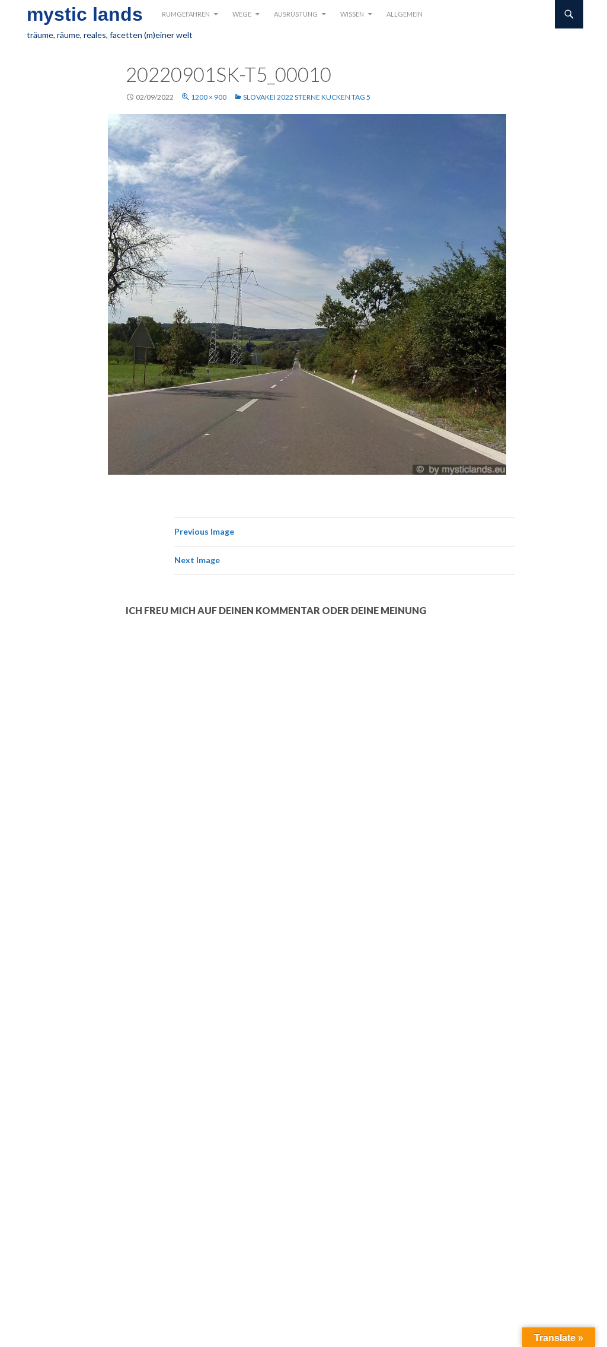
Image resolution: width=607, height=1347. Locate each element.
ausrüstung (296, 14)
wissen (352, 14)
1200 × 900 (208, 97)
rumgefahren (186, 14)
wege (241, 14)
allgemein (404, 14)
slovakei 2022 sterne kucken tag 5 (306, 97)
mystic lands (85, 14)
